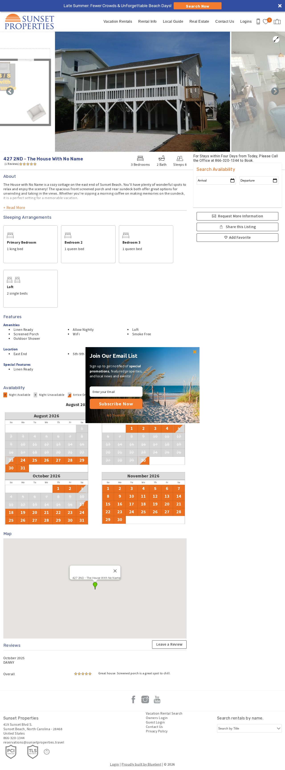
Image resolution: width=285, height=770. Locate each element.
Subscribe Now (116, 403)
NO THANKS (116, 415)
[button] (117, 356)
